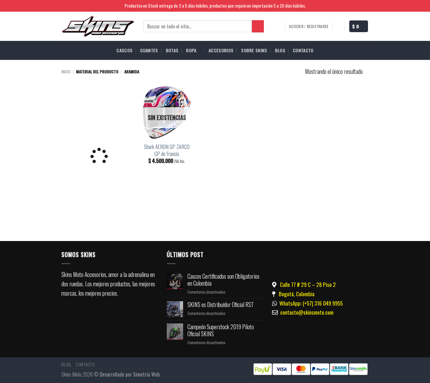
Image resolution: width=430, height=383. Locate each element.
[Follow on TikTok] (105, 314)
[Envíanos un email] (123, 314)
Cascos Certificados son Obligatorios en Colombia (223, 280)
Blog (66, 364)
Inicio (65, 71)
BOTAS (172, 50)
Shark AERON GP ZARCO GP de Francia (167, 150)
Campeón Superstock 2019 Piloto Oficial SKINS (221, 330)
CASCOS (124, 50)
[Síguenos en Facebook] (358, 6)
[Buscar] (258, 26)
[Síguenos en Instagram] (365, 6)
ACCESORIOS (221, 50)
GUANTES (149, 50)
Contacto (85, 364)
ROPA (191, 50)
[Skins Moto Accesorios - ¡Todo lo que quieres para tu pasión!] (98, 26)
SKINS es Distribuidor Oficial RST (221, 304)
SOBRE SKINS (254, 50)
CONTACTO (303, 50)
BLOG (280, 50)
